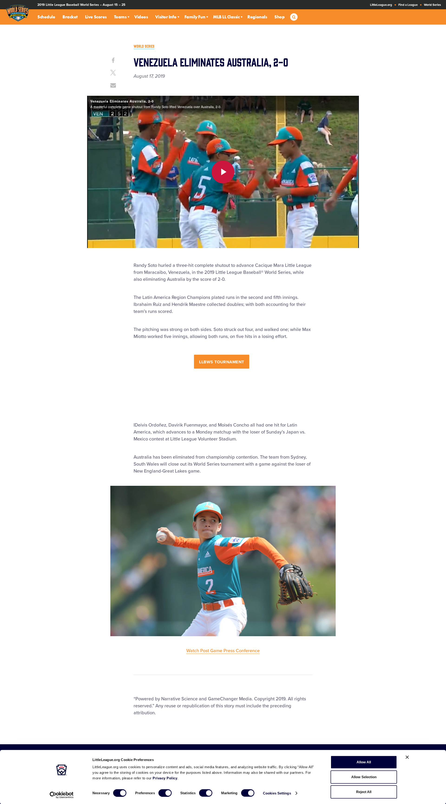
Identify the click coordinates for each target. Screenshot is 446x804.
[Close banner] (407, 757)
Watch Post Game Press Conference (223, 651)
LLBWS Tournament (221, 361)
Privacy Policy (165, 778)
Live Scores (96, 17)
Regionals (257, 17)
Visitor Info (165, 17)
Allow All (364, 762)
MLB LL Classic (226, 17)
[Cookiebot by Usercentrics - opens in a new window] (61, 794)
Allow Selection (364, 777)
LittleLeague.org (381, 5)
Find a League (408, 5)
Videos (141, 17)
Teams (120, 17)
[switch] (165, 793)
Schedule (46, 17)
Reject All (363, 792)
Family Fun (194, 17)
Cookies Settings (277, 793)
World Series (432, 5)
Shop (279, 17)
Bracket (70, 17)
